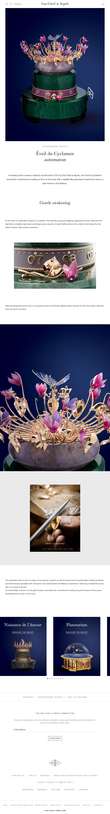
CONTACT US (18, 775)
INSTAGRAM (27, 789)
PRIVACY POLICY (41, 805)
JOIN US (32, 775)
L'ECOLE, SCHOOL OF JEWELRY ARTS (55, 782)
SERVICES (45, 775)
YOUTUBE (55, 789)
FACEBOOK (42, 789)
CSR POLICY (87, 805)
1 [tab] (47, 678)
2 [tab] (49, 678)
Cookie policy (55, 805)
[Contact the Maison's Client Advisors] (103, 4)
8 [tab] (62, 678)
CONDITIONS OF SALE (72, 805)
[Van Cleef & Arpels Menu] (6, 4)
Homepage (28, 697)
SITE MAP (97, 805)
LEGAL (5, 805)
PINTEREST (69, 789)
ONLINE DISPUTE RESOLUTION (21, 805)
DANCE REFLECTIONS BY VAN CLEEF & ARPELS (76, 775)
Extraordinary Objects (55, 146)
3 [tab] (51, 678)
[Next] (104, 653)
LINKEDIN (83, 789)
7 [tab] (60, 678)
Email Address (20, 729)
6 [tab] (58, 678)
